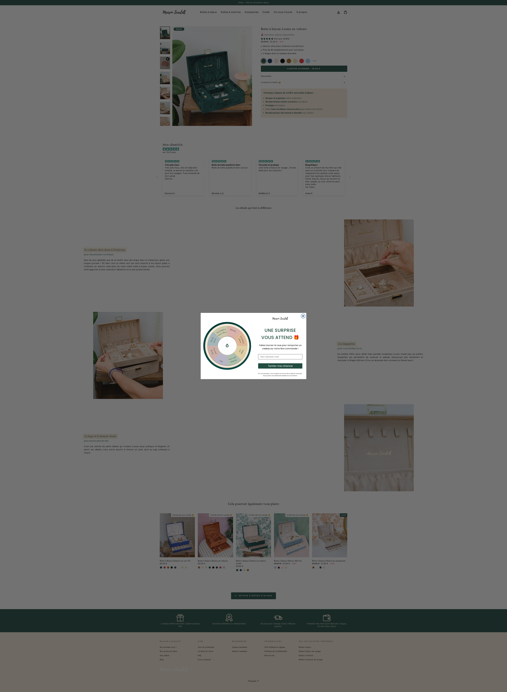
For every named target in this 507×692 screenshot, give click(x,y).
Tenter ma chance (280, 366)
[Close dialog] (303, 316)
